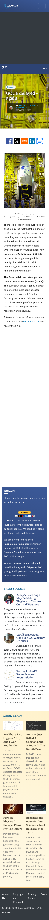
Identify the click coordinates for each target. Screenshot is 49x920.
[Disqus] (24, 368)
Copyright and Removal (18, 898)
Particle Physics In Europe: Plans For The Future (12, 823)
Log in (44, 68)
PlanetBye (21, 107)
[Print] (39, 141)
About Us (5, 896)
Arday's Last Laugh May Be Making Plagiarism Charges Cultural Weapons (28, 599)
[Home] (12, 6)
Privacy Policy (32, 896)
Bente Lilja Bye (27, 105)
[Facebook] (3, 67)
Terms (44, 894)
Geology (10, 87)
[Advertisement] (24, 38)
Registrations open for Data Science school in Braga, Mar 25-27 (35, 825)
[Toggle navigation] (42, 6)
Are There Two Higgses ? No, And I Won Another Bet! (12, 740)
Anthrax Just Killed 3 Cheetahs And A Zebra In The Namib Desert (35, 742)
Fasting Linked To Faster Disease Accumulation (27, 674)
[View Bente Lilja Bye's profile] (11, 108)
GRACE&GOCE (31, 321)
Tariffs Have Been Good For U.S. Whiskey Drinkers (30, 638)
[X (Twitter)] (6, 67)
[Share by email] (24, 141)
